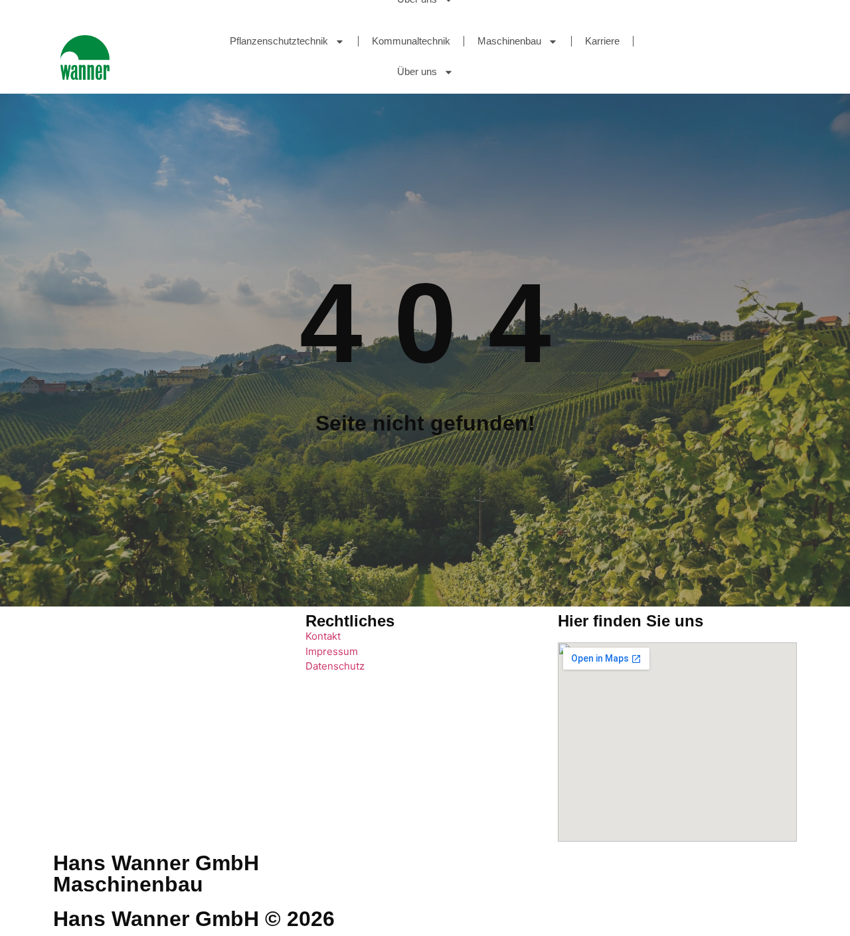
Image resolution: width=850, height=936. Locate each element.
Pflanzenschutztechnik (279, 41)
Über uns (417, 71)
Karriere (602, 41)
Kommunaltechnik (411, 41)
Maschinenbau (509, 41)
